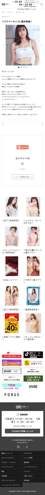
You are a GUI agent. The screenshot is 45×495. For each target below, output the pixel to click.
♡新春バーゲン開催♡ (11, 338)
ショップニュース (7, 467)
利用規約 (27, 480)
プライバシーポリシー (8, 480)
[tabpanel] (22, 45)
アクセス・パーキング (8, 462)
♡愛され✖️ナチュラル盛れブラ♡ (32, 251)
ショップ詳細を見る (22, 176)
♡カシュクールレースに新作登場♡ (11, 251)
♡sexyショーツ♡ (10, 279)
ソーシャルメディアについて (10, 485)
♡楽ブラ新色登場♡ (11, 220)
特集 (2, 471)
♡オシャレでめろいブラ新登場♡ (32, 338)
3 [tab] (23, 67)
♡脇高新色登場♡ (31, 309)
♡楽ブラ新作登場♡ (11, 309)
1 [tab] (18, 67)
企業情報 (4, 476)
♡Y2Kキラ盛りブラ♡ (32, 281)
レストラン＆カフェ (7, 458)
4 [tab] (26, 67)
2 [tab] (21, 67)
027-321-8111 (24, 442)
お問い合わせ (28, 476)
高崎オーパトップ (7, 453)
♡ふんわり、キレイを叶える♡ (32, 221)
